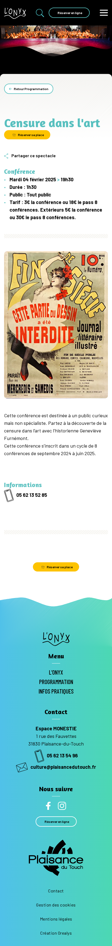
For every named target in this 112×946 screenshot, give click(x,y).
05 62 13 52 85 (31, 495)
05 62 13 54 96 (62, 755)
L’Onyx (56, 672)
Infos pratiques (56, 691)
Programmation (56, 681)
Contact (56, 890)
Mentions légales (56, 918)
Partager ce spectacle (33, 155)
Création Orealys (56, 932)
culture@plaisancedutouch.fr (63, 767)
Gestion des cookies (56, 904)
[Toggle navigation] (104, 12)
